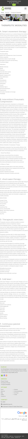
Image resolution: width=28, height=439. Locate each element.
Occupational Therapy (5, 382)
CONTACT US (17, 437)
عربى (14, 4)
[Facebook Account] (9, 3)
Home (2, 12)
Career (15, 394)
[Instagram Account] (11, 3)
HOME (2, 436)
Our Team (16, 393)
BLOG (23, 436)
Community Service (18, 391)
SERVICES (6, 436)
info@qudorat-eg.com (7, 404)
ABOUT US (11, 436)
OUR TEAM (3, 437)
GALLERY (8, 437)
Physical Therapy (4, 381)
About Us (3, 391)
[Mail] (13, 3)
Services (16, 389)
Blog (2, 393)
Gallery (2, 394)
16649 (17, 3)
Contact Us (3, 396)
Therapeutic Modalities (5, 384)
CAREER (12, 437)
